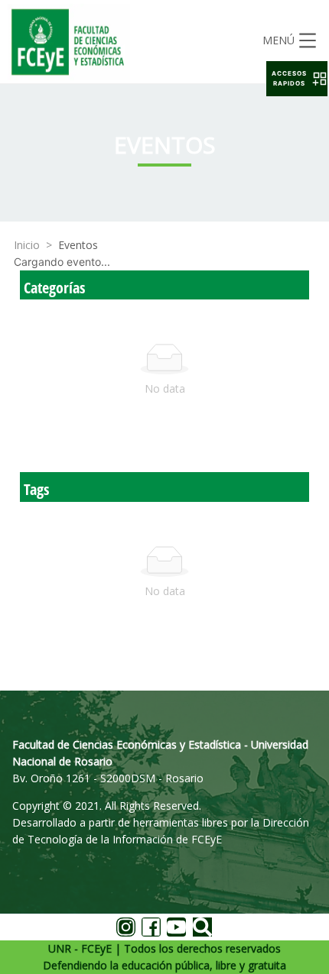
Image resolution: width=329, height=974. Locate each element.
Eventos (78, 245)
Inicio (27, 245)
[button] (296, 78)
